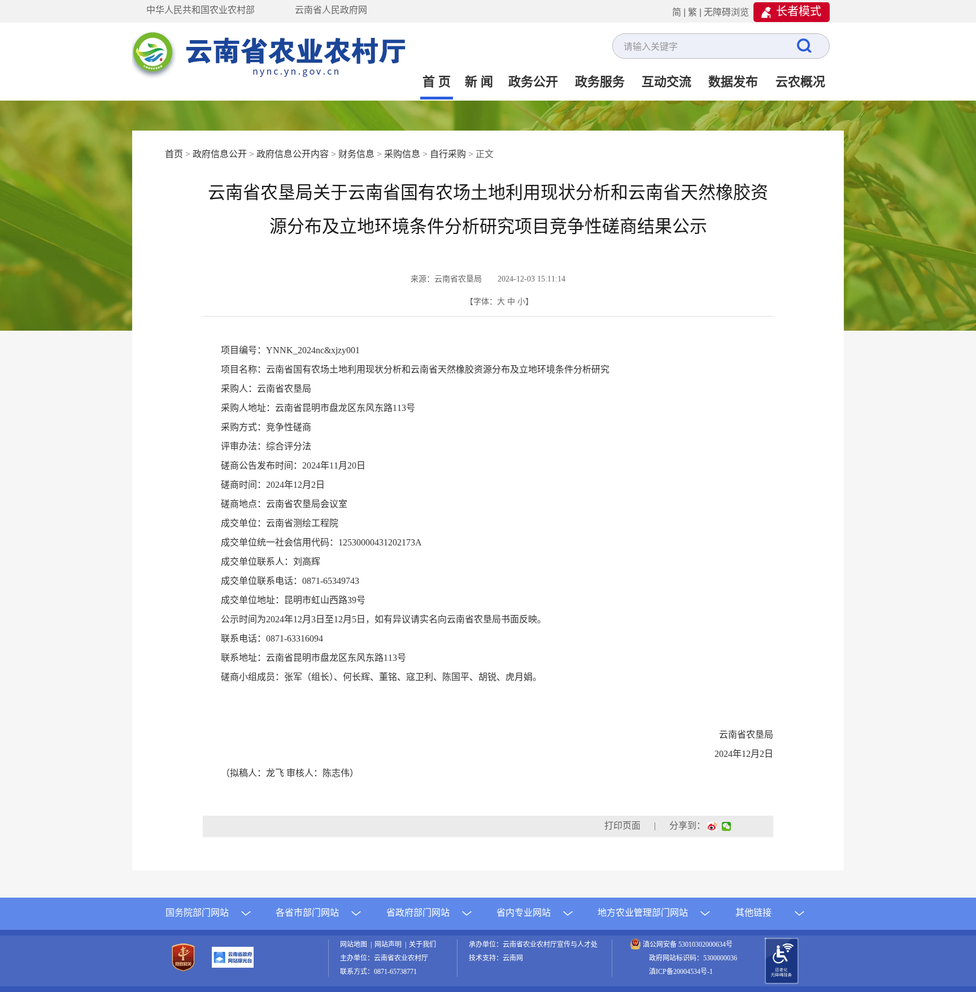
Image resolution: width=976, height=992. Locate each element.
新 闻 (479, 82)
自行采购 (448, 154)
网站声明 (389, 944)
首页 (174, 154)
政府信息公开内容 (292, 154)
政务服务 (600, 82)
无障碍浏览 (726, 12)
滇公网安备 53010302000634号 (688, 944)
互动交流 (666, 82)
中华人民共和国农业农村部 (200, 10)
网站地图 (355, 944)
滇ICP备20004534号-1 (681, 972)
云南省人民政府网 (331, 10)
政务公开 (533, 82)
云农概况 (800, 82)
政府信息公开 (220, 154)
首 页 (436, 82)
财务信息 (356, 154)
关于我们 (422, 944)
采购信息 (402, 154)
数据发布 (733, 82)
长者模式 (798, 11)
